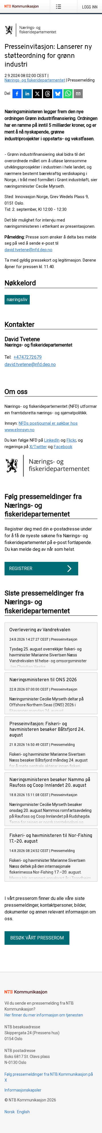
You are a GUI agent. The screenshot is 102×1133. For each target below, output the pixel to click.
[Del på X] (37, 94)
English (23, 1112)
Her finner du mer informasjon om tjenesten (44, 1015)
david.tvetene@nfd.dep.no (28, 249)
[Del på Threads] (47, 94)
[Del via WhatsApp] (68, 94)
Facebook (63, 446)
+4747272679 (28, 357)
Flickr (71, 440)
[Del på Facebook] (17, 94)
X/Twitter (38, 446)
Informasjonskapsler (23, 1090)
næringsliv (17, 299)
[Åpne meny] (59, 6)
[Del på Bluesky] (57, 94)
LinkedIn (52, 440)
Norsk (10, 1112)
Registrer (20, 568)
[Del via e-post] (78, 94)
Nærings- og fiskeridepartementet (35, 80)
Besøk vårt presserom (37, 938)
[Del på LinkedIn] (27, 94)
